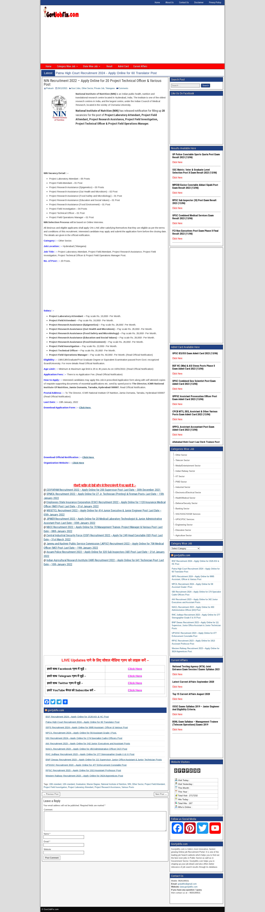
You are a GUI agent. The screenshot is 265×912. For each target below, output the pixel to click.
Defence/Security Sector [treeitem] (186, 503)
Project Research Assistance (107, 787)
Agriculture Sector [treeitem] (184, 535)
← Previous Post (51, 794)
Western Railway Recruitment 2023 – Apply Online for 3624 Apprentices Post (84, 775)
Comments (123, 88)
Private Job (99, 88)
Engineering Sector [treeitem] (184, 525)
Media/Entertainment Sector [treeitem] (188, 466)
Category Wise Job (66, 66)
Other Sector (87, 88)
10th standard (55, 784)
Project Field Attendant (155, 784)
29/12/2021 (62, 88)
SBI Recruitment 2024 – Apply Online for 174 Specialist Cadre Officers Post (84, 738)
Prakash (50, 88)
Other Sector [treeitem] (181, 455)
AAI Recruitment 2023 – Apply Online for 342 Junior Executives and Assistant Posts (88, 743)
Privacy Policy (215, 2)
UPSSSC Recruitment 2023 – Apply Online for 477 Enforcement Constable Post (86, 765)
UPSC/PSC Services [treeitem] (185, 519)
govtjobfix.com (56, 710)
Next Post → (161, 794)
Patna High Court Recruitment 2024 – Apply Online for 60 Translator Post (82, 722)
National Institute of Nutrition (113, 784)
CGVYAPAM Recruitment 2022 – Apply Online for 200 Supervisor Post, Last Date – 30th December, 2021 (103, 489)
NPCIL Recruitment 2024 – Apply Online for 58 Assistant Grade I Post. (81, 732)
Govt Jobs (76, 88)
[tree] (196, 495)
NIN (129, 784)
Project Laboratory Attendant (80, 787)
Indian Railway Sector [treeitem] (185, 471)
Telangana (110, 88)
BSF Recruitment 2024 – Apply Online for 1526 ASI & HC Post (77, 716)
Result (109, 66)
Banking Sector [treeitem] (182, 508)
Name (47, 834)
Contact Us (184, 2)
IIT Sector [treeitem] (180, 476)
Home (157, 2)
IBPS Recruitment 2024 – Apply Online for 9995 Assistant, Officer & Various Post (87, 727)
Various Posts (128, 787)
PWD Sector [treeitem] (181, 482)
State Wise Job (90, 66)
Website (47, 849)
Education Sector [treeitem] (183, 530)
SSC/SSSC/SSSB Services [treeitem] (188, 514)
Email (47, 841)
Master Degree (93, 784)
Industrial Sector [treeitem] (183, 487)
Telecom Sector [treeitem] (183, 460)
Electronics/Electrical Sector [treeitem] (188, 492)
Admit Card (123, 66)
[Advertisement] (132, 40)
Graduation (81, 784)
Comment (48, 809)
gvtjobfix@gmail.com (187, 884)
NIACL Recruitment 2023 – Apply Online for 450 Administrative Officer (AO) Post (86, 749)
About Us (169, 2)
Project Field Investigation (55, 787)
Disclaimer (199, 2)
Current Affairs (140, 66)
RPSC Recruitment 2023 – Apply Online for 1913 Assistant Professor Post (83, 770)
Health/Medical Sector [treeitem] (185, 498)
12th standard (69, 784)
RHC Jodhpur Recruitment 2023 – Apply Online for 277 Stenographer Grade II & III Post (90, 754)
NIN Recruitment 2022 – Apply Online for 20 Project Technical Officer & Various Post (102, 83)
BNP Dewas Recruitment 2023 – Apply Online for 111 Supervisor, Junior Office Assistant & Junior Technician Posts (104, 759)
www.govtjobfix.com (189, 887)
